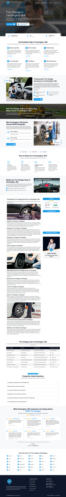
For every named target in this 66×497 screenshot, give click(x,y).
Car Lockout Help (14, 61)
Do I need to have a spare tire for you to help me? (16, 390)
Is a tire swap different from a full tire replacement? (17, 401)
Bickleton (31, 467)
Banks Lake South (22, 467)
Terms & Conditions (50, 495)
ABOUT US (37, 2)
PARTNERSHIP (43, 2)
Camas (42, 467)
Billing (50, 2)
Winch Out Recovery (51, 61)
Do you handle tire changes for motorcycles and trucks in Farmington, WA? (21, 397)
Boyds (42, 458)
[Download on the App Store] (48, 112)
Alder (9, 464)
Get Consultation (10, 144)
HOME (32, 2)
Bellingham (32, 464)
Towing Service (33, 486)
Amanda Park (21, 458)
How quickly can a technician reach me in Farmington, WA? (18, 382)
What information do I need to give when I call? (15, 386)
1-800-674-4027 (36, 113)
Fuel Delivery (31, 61)
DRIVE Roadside (11, 495)
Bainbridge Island (22, 464)
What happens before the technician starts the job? (16, 394)
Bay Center (32, 458)
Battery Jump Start (14, 47)
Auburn (20, 461)
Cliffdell (53, 464)
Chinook (53, 461)
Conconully (53, 467)
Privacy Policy (57, 495)
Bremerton (43, 461)
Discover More (37, 99)
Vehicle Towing (50, 47)
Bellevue (31, 461)
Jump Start (32, 482)
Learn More (10, 56)
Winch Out (32, 490)
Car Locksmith (33, 488)
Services (56, 2)
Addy (9, 461)
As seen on (33, 443)
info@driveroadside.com (52, 484)
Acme (9, 458)
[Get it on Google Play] (56, 112)
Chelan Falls (54, 458)
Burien (42, 464)
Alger (9, 467)
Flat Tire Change (32, 47)
